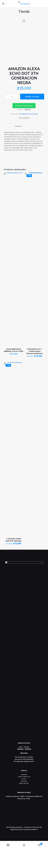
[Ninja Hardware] (24, 3)
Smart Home (33, 114)
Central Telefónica (24, 776)
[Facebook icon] (24, 833)
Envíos (24, 779)
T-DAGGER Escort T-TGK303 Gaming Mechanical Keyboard (34, 351)
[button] (23, 105)
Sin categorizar (23, 114)
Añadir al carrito (32, 97)
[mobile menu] (45, 3)
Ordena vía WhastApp (25, 105)
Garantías (24, 781)
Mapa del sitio (24, 783)
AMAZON (28, 109)
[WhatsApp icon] (21, 833)
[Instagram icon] (26, 833)
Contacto (24, 774)
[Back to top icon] (24, 822)
